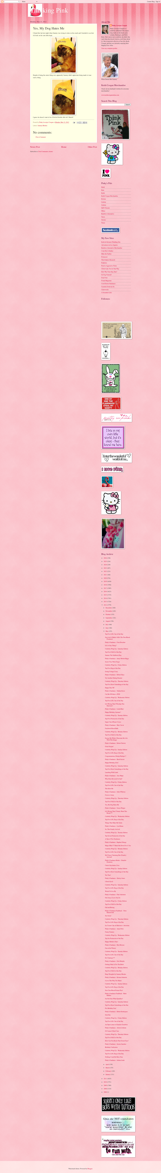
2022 (105, 571)
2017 (105, 588)
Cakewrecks (105, 290)
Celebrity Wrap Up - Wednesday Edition (117, 697)
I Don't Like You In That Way (110, 269)
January (108, 1074)
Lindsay (103, 202)
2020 (105, 578)
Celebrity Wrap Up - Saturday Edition (116, 649)
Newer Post (35, 146)
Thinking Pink (49, 10)
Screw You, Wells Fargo (112, 662)
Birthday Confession (111, 1047)
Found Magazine (106, 281)
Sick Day (108, 1015)
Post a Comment (41, 137)
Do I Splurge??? (110, 958)
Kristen (103, 199)
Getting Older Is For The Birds (114, 964)
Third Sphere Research (108, 260)
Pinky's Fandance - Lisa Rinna (114, 826)
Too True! (108, 875)
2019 (105, 581)
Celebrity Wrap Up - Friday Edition (116, 665)
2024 (105, 565)
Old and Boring (109, 907)
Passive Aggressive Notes (109, 266)
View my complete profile (109, 48)
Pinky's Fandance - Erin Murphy (115, 961)
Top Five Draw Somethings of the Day (116, 684)
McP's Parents (105, 208)
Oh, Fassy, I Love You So (112, 898)
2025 (105, 561)
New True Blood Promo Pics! (114, 990)
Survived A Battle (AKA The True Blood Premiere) (117, 638)
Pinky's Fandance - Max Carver (114, 725)
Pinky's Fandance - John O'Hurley (115, 792)
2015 (105, 595)
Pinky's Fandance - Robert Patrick (115, 743)
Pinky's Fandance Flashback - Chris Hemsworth (115, 912)
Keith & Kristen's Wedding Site (110, 242)
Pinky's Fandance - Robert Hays (114, 675)
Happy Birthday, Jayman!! (113, 712)
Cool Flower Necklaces (108, 284)
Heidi (103, 187)
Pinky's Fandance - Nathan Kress (115, 691)
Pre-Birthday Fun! (110, 1008)
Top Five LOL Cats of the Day (114, 634)
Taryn (103, 217)
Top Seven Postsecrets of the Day (115, 836)
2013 (105, 601)
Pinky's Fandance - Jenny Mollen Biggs (117, 658)
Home (63, 146)
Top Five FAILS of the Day (113, 652)
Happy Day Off (109, 688)
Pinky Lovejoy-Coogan (119, 25)
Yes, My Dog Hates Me (112, 805)
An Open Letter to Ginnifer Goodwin (116, 1024)
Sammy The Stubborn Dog (113, 655)
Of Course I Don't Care (112, 1031)
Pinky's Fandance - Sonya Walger (115, 808)
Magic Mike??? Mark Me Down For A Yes (118, 845)
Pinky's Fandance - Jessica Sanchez (115, 1044)
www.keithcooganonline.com (110, 95)
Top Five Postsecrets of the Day (114, 719)
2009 (105, 1085)
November (109, 611)
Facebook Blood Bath (111, 728)
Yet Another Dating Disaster (113, 678)
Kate (102, 190)
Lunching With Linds (111, 772)
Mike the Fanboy (106, 254)
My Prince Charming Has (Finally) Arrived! (115, 856)
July (107, 624)
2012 (105, 605)
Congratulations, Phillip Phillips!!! (115, 756)
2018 (105, 585)
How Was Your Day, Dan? (109, 272)
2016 (105, 591)
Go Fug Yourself (106, 275)
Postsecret (104, 257)
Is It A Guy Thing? (110, 645)
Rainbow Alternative (107, 214)
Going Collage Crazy (111, 671)
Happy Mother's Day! (111, 942)
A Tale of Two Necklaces (112, 839)
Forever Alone (109, 795)
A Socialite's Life (106, 292)
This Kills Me (109, 788)
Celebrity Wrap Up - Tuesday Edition (116, 715)
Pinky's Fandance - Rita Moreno (114, 945)
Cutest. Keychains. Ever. (112, 865)
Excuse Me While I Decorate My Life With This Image (116, 739)
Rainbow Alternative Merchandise (111, 248)
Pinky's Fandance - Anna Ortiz (114, 929)
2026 (105, 558)
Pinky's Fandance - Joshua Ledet (115, 1060)
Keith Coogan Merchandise (109, 196)
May (107, 631)
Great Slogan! (109, 746)
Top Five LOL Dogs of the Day (114, 753)
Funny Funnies (109, 932)
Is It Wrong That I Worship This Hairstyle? (114, 705)
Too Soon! (108, 916)
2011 (105, 1079)
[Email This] (78, 123)
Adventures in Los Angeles (109, 245)
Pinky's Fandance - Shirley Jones (115, 878)
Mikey (103, 211)
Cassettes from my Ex (107, 287)
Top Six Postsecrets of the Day (114, 938)
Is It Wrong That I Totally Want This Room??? (116, 812)
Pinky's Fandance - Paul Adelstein (115, 894)
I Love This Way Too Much (113, 981)
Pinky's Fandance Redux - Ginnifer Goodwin (115, 861)
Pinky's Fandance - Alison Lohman (115, 1028)
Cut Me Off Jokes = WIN (112, 694)
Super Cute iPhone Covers (113, 722)
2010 (105, 1082)
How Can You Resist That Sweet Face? (116, 1041)
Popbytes (104, 263)
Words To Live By (110, 891)
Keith (103, 193)
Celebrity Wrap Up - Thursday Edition (116, 681)
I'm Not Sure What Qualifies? (114, 999)
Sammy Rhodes (42, 125)
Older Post (92, 146)
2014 (105, 598)
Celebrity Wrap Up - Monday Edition (116, 732)
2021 (105, 575)
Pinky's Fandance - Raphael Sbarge (115, 842)
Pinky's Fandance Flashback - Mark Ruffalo (115, 994)
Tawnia (103, 220)
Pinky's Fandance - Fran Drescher (115, 642)
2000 (105, 1092)
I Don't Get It (109, 881)
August (108, 621)
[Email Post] (73, 122)
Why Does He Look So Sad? (113, 779)
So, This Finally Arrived (112, 829)
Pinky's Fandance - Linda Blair (114, 709)
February (108, 1071)
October (108, 614)
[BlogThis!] (80, 123)
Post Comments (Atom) (45, 151)
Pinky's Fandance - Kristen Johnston (116, 977)
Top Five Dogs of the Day (113, 668)
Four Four (104, 278)
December (109, 608)
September (109, 618)
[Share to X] (82, 123)
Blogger (90, 1169)
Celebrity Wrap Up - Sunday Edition (116, 750)
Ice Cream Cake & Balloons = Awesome (117, 925)
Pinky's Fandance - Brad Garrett (114, 759)
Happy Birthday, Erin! (112, 763)
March (108, 1068)
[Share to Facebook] (84, 123)
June (107, 628)
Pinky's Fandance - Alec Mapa (114, 776)
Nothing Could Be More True (114, 1057)
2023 (105, 568)
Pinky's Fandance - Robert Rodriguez (116, 1011)
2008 (105, 1089)
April (107, 1064)
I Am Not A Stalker (107, 251)
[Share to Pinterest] (86, 123)
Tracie (103, 223)
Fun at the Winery (110, 948)
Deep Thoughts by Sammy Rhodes (115, 974)
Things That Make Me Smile (113, 823)
